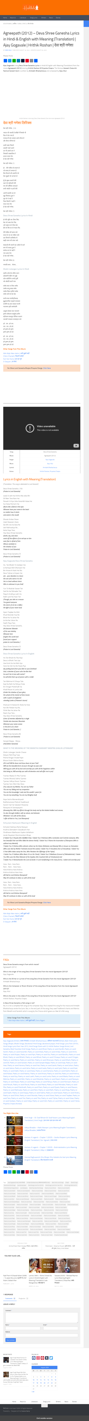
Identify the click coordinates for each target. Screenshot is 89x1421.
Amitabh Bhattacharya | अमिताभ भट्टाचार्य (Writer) (46, 1041)
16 (55, 1380)
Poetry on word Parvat (21, 1085)
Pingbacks (23, 1298)
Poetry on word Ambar (52, 1052)
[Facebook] (5, 60)
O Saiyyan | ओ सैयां (9, 362)
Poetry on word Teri (18, 1098)
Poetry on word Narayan (70, 1079)
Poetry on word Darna (11, 1060)
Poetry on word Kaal (70, 1068)
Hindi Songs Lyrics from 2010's (67, 1044)
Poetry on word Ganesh (18, 1063)
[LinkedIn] (18, 60)
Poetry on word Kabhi (11, 1071)
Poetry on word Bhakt (61, 1193)
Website (7, 1332)
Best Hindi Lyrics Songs (57, 1182)
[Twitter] (10, 60)
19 (41, 1383)
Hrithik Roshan (44, 471)
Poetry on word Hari (32, 1065)
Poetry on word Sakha (37, 1093)
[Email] (31, 60)
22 (52, 1383)
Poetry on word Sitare (46, 1095)
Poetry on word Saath (22, 1226)
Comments (10, 1298)
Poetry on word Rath (46, 1090)
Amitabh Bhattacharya (50, 467)
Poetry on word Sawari (54, 1093)
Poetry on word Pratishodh (16, 1087)
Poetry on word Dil (48, 1199)
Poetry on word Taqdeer (63, 1095)
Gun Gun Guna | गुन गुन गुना (12, 359)
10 (33, 1380)
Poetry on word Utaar (66, 1098)
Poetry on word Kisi (54, 1074)
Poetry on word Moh (17, 1079)
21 (48, 1383)
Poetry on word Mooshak (34, 1079)
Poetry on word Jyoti (54, 1068)
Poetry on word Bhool (33, 1057)
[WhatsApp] (14, 60)
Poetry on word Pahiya (44, 1082)
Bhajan (11, 1044)
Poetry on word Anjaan (11, 1054)
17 (33, 1383)
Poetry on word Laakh (26, 1076)
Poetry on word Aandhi (55, 1049)
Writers (43, 18)
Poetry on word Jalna (22, 1068)
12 (41, 1380)
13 (44, 1380)
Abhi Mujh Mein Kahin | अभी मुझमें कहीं (16, 353)
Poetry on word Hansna (16, 1065)
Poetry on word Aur (43, 1054)
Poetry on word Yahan (71, 1101)
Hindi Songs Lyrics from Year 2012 (15, 1046)
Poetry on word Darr (27, 1060)
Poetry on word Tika (33, 1098)
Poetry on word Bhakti (16, 1057)
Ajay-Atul (50, 464)
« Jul (33, 1391)
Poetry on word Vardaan (73, 1232)
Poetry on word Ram (30, 1090)
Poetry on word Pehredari (56, 1085)
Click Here (47, 368)
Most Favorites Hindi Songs (20, 1049)
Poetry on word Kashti (62, 1071)
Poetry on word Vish (39, 1101)
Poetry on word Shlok (11, 1095)
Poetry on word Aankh (9, 1191)
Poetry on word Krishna (70, 1074)
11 (37, 1380)
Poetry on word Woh (55, 1101)
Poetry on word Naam (52, 1079)
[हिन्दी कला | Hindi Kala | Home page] (30, 7)
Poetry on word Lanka (43, 1076)
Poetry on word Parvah (50, 1218)
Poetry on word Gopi (58, 1063)
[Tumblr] (23, 60)
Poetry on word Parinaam (62, 1082)
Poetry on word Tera (9, 1232)
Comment (8, 1310)
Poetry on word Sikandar (28, 1095)
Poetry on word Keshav (21, 1074)
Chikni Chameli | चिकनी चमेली (13, 356)
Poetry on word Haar (39, 1202)
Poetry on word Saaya (20, 1093)
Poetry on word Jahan (65, 1065)
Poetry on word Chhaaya (51, 1057)
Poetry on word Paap (27, 1082)
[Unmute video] (41, 428)
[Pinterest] (27, 60)
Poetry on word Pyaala (51, 1087)
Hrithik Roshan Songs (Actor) (58, 1046)
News (51, 18)
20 (44, 1383)
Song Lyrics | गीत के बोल (25, 24)
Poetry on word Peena (38, 1085)
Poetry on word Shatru (71, 1093)
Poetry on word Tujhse (49, 1098)
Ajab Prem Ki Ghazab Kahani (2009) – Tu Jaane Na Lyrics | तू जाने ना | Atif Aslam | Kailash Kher (15, 1278)
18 (37, 1383)
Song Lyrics (33, 18)
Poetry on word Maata (60, 1076)
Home (5, 18)
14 (48, 1380)
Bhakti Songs (19, 1044)
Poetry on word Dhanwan (44, 1060)
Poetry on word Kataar (9, 1210)
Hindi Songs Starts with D (38, 1046)
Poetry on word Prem (34, 1087)
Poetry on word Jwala (38, 1068)
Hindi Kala (8, 50)
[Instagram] (38, 1358)
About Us (13, 18)
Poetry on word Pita (37, 1221)
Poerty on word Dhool (39, 1049)
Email (45, 1325)
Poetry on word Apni (28, 1054)
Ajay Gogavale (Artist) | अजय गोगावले (16, 1041)
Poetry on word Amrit (69, 1052)
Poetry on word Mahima (61, 1213)
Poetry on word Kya (10, 1076)
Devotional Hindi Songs (33, 1044)
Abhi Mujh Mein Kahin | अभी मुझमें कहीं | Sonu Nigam (27, 1020)
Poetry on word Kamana (44, 1071)
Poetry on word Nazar (11, 1082)
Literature (23, 18)
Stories (58, 18)
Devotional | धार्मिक (9, 24)
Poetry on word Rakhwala (12, 1090)
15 (52, 1380)
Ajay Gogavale (50, 460)
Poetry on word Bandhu (59, 1054)
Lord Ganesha (23, 1188)
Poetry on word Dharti (62, 1060)
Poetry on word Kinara (38, 1074)
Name (7, 1325)
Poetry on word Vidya (24, 1101)
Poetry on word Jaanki (49, 1065)
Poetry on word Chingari (69, 1057)
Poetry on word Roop (61, 1090)
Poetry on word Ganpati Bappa (39, 1063)
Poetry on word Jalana (35, 1204)
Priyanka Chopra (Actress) (12, 1104)
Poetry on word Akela (35, 1052)
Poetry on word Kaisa (27, 1071)
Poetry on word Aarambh (18, 1052)
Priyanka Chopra (55, 471)
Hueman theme (25, 1411)
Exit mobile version (44, 1418)
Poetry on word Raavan (68, 1087)
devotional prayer (48, 1044)
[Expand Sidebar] (86, 23)
